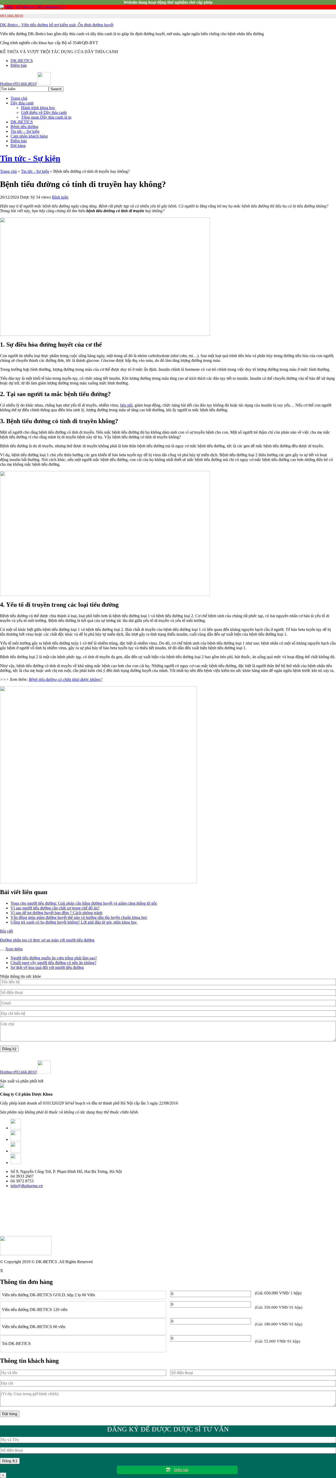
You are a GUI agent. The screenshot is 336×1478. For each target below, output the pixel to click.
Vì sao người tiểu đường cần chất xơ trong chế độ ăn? (54, 908)
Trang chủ (18, 98)
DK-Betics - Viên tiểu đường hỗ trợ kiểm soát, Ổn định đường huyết (56, 25)
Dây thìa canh (22, 103)
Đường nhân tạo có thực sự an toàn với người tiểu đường (47, 940)
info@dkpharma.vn (26, 1185)
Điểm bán (18, 65)
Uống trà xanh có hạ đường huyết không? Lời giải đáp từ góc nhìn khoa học (73, 922)
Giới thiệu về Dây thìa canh (44, 112)
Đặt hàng (18, 145)
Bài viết (6, 931)
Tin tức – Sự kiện (24, 131)
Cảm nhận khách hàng (29, 136)
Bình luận (60, 197)
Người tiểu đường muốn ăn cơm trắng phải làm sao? (53, 958)
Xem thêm (14, 949)
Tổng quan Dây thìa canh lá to (46, 117)
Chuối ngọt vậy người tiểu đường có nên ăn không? (53, 962)
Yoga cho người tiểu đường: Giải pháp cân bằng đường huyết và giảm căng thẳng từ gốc (83, 903)
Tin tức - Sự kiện (30, 158)
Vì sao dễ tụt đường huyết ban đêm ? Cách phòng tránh (56, 912)
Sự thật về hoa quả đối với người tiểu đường (47, 967)
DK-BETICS (21, 60)
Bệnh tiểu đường (24, 126)
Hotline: (18, 84)
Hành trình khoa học (38, 107)
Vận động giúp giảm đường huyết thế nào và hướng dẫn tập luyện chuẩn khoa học (78, 917)
